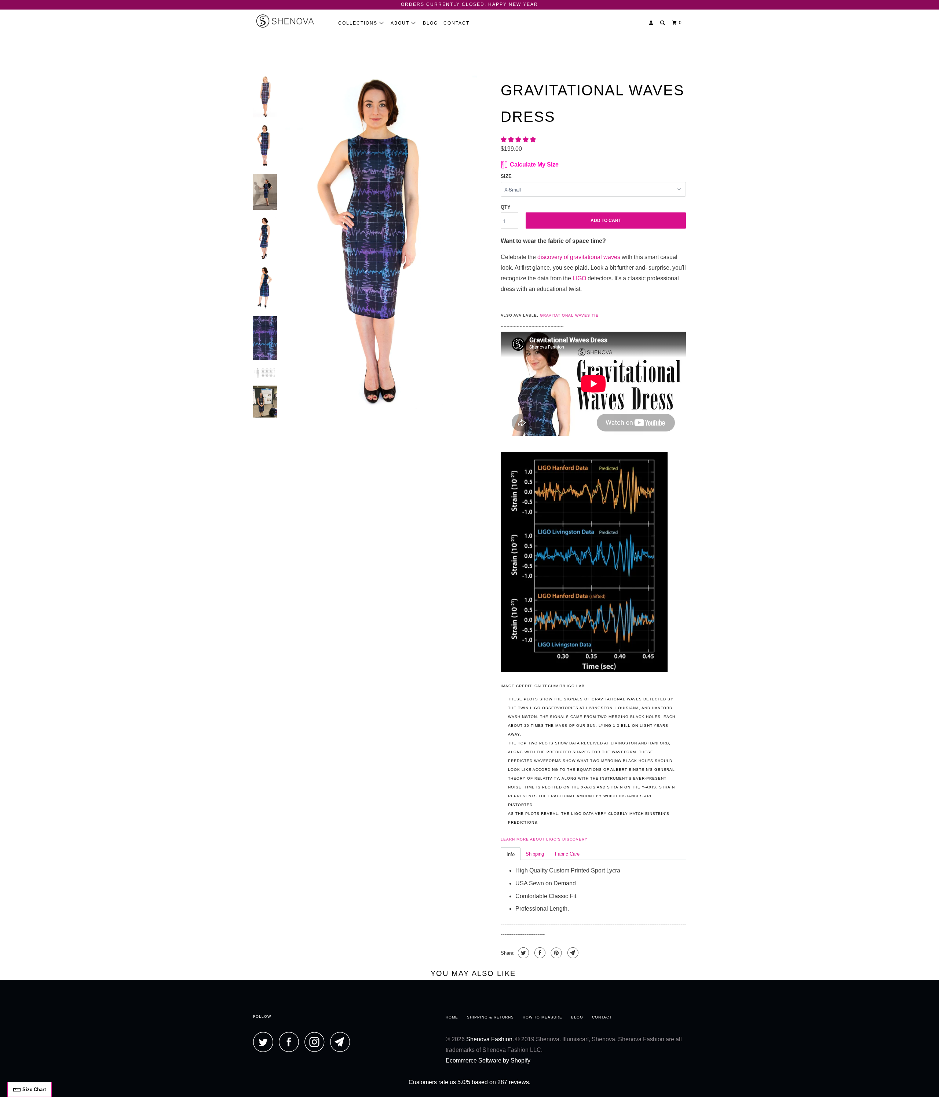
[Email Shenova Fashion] (342, 1042)
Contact (456, 23)
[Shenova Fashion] (290, 21)
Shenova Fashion (489, 1039)
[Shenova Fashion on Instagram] (316, 1042)
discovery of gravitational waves (578, 257)
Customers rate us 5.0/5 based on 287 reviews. (469, 1082)
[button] (519, 139)
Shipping (535, 854)
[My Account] (651, 23)
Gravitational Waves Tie (569, 315)
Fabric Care (567, 854)
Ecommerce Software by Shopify (488, 1060)
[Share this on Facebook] (539, 952)
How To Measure (542, 1017)
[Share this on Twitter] (522, 952)
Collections (358, 23)
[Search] (663, 23)
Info (511, 854)
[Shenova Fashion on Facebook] (291, 1042)
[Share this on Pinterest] (555, 952)
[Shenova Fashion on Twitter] (265, 1042)
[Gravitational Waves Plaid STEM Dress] (381, 244)
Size (506, 176)
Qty (506, 207)
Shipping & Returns (490, 1017)
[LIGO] (584, 670)
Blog (430, 23)
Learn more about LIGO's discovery (544, 839)
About (401, 23)
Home (452, 1017)
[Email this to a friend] (572, 952)
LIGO (579, 278)
